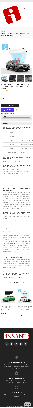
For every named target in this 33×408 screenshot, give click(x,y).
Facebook (13, 277)
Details (5, 116)
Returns (5, 120)
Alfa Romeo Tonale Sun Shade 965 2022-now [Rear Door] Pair (8, 308)
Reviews (5, 123)
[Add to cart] (11, 301)
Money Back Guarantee (16, 378)
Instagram (20, 277)
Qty (2, 98)
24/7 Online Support (16, 392)
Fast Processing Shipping (16, 362)
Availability (4, 94)
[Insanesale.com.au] (16, 336)
